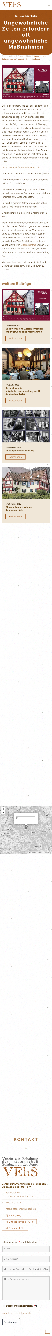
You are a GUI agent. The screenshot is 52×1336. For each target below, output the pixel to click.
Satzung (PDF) (17, 1228)
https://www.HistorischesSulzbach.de (20, 167)
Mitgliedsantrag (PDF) (21, 1222)
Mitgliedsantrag (29, 245)
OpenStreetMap (45, 852)
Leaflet (33, 852)
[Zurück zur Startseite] (12, 5)
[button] (49, 5)
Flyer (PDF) (15, 1215)
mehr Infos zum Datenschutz (16, 1313)
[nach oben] (47, 1332)
